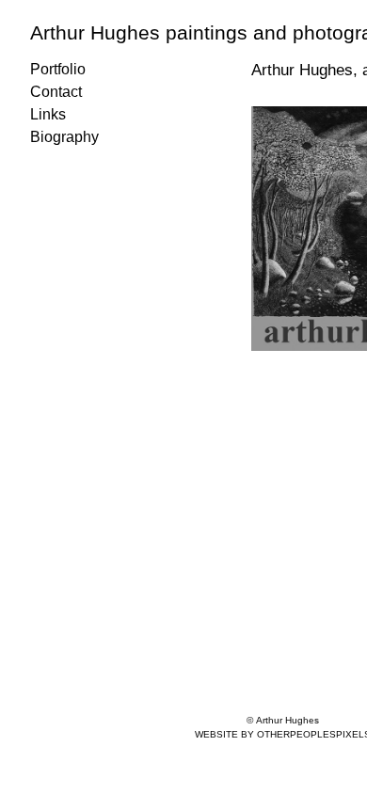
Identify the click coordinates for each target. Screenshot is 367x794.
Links (48, 114)
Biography (64, 137)
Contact (56, 92)
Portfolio (58, 69)
